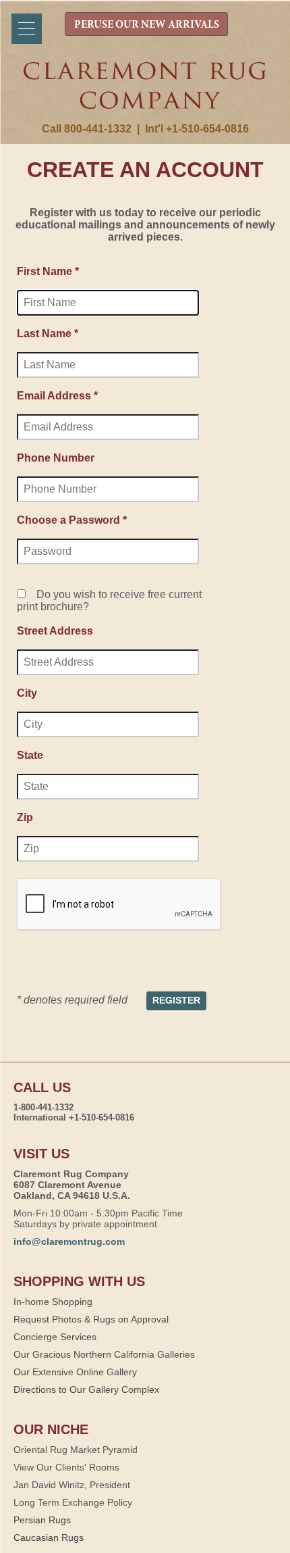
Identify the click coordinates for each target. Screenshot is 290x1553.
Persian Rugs (42, 1519)
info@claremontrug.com (69, 1241)
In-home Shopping (52, 1301)
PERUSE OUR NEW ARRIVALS (146, 25)
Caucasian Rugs (48, 1537)
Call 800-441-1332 (87, 128)
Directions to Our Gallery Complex (86, 1389)
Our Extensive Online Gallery (75, 1371)
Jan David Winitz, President (71, 1484)
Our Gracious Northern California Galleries (104, 1354)
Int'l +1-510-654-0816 (197, 128)
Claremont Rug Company (145, 92)
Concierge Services (54, 1336)
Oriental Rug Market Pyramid (75, 1449)
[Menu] (26, 29)
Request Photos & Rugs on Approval (91, 1319)
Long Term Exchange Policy (72, 1502)
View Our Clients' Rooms (66, 1467)
